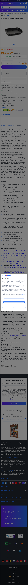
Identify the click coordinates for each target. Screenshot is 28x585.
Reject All (14, 304)
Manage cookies (14, 300)
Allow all (14, 307)
